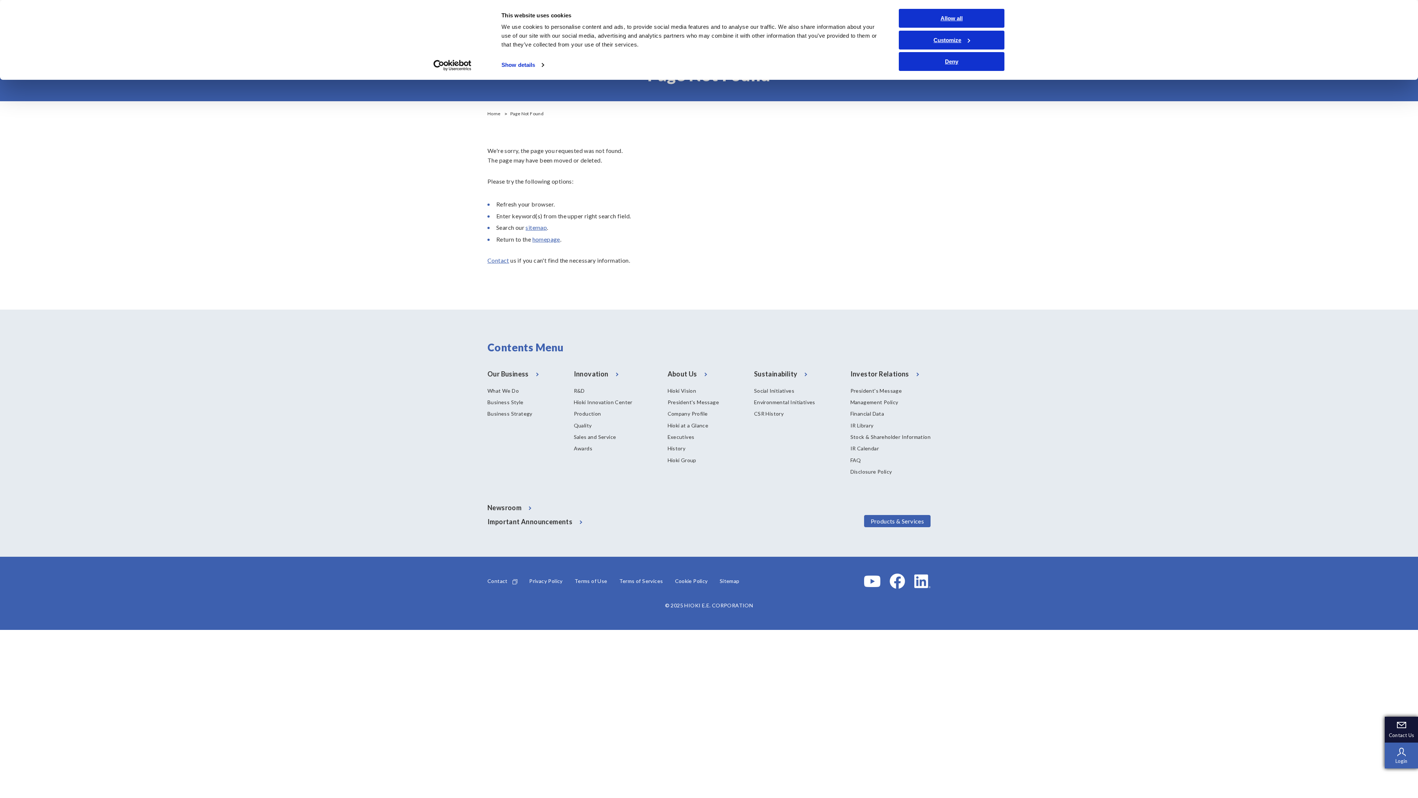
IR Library (862, 425)
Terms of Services (641, 581)
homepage (546, 239)
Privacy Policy (546, 581)
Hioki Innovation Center (603, 402)
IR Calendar (864, 448)
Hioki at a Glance (688, 425)
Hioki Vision (682, 391)
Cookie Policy (691, 581)
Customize (947, 40)
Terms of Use (591, 581)
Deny (951, 61)
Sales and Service (595, 437)
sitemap (536, 227)
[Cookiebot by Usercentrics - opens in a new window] (452, 65)
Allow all (952, 18)
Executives (681, 437)
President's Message (693, 402)
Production (587, 413)
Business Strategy (509, 413)
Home (494, 113)
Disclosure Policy (871, 471)
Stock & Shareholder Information (890, 437)
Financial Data (867, 413)
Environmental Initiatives (784, 402)
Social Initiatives (774, 391)
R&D (579, 391)
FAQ (855, 460)
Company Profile (688, 413)
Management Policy (874, 402)
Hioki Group (682, 460)
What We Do (503, 391)
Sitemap (730, 581)
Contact (498, 260)
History (677, 448)
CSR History (769, 413)
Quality (583, 425)
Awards (583, 448)
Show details (518, 65)
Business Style (505, 402)
